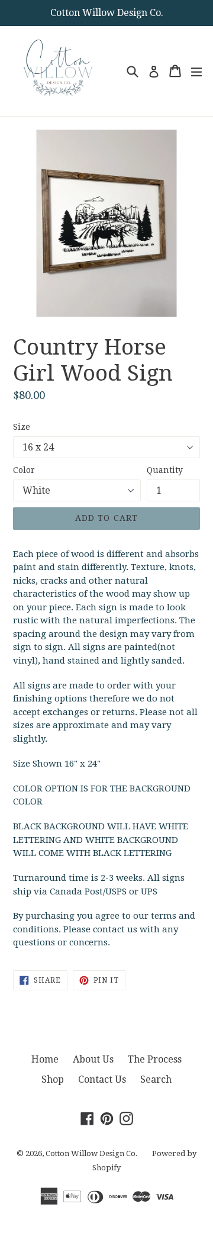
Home (45, 1059)
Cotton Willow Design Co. (92, 1153)
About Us (93, 1059)
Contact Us (102, 1079)
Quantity (165, 470)
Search (156, 1079)
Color (24, 470)
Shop (52, 1079)
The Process (155, 1059)
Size (21, 427)
